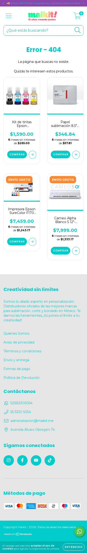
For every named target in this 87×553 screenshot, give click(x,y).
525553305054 (21, 403)
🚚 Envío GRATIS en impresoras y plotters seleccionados (43, 3)
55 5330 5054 (20, 412)
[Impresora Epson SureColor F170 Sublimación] (32, 242)
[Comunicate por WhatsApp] (79, 531)
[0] (77, 17)
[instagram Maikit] (8, 460)
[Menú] (8, 16)
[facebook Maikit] (22, 460)
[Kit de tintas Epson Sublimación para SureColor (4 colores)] (32, 155)
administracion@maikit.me (32, 421)
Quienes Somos (16, 333)
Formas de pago (16, 369)
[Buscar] (77, 30)
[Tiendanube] (17, 534)
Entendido (74, 547)
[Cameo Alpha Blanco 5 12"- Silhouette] (76, 251)
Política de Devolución (21, 378)
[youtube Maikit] (36, 460)
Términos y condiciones (22, 351)
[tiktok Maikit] (50, 460)
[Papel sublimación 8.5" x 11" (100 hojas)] (76, 155)
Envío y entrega (16, 360)
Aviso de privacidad (18, 342)
